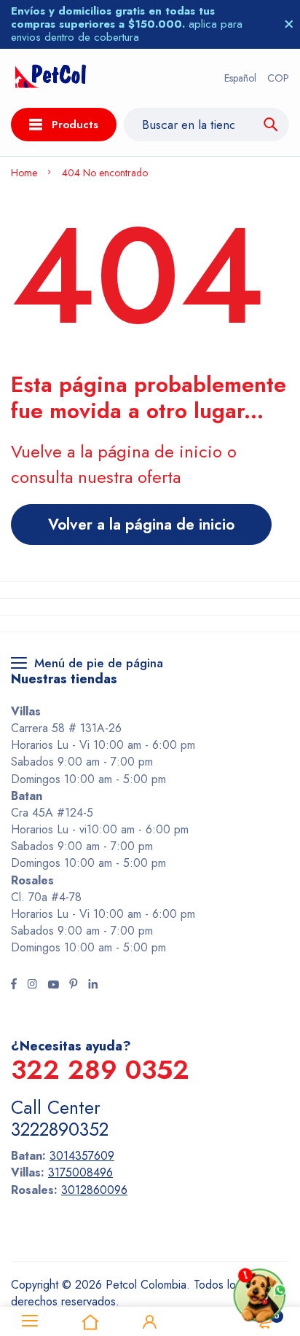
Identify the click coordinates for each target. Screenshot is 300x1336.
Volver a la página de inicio (141, 524)
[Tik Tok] (73, 986)
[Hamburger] (30, 1321)
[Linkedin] (93, 986)
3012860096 (94, 1190)
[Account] (150, 1321)
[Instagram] (32, 986)
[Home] (89, 1321)
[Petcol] (50, 78)
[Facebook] (14, 986)
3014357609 (82, 1155)
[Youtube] (53, 986)
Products (75, 125)
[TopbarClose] (289, 24)
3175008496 (80, 1172)
